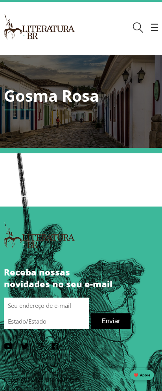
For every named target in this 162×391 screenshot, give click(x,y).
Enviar (110, 321)
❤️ (142, 375)
